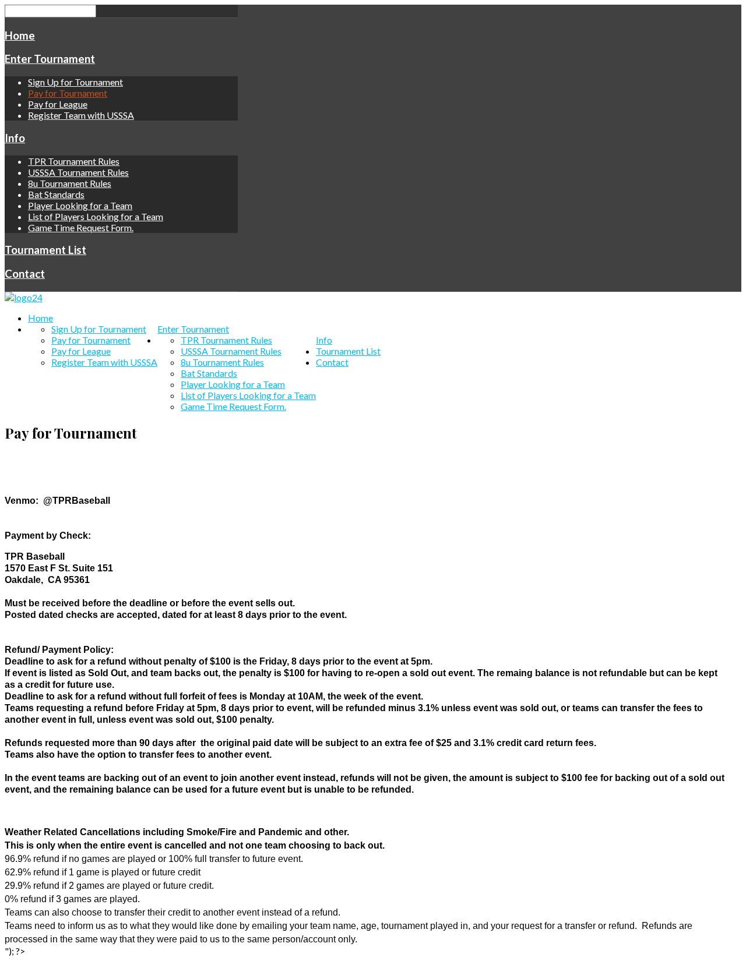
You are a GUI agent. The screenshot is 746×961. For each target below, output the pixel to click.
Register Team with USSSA (81, 115)
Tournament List (45, 249)
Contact (25, 273)
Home (20, 35)
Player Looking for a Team (80, 205)
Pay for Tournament (67, 92)
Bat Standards (56, 194)
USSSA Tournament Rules (78, 172)
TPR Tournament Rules (73, 161)
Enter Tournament (50, 58)
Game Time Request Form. (80, 227)
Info (15, 138)
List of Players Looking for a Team (95, 216)
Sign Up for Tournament (75, 81)
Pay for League (57, 103)
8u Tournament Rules (69, 183)
